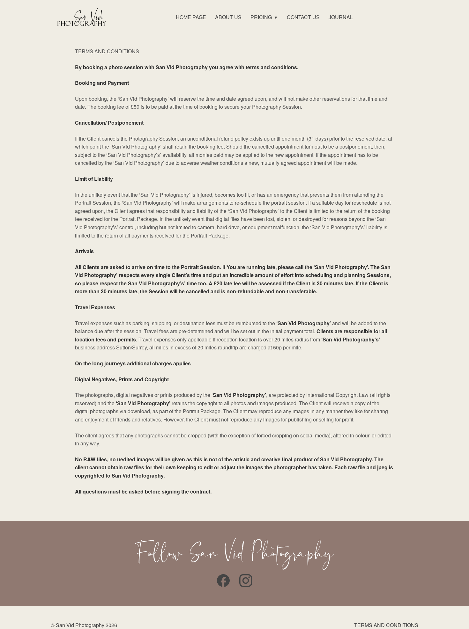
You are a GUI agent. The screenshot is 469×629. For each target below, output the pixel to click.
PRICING (261, 17)
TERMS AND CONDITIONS (386, 625)
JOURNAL (341, 17)
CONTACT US (303, 17)
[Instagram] (245, 580)
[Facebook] (223, 580)
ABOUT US (228, 17)
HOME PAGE (191, 17)
